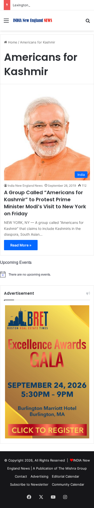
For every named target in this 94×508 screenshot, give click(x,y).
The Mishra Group (72, 468)
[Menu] (6, 22)
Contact (21, 476)
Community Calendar (68, 484)
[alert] (47, 274)
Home (12, 42)
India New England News (25, 185)
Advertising (39, 476)
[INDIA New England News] (33, 20)
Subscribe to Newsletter (29, 484)
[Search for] (87, 22)
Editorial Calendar (65, 476)
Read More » (20, 245)
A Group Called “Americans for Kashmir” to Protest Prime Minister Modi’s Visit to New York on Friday (45, 203)
